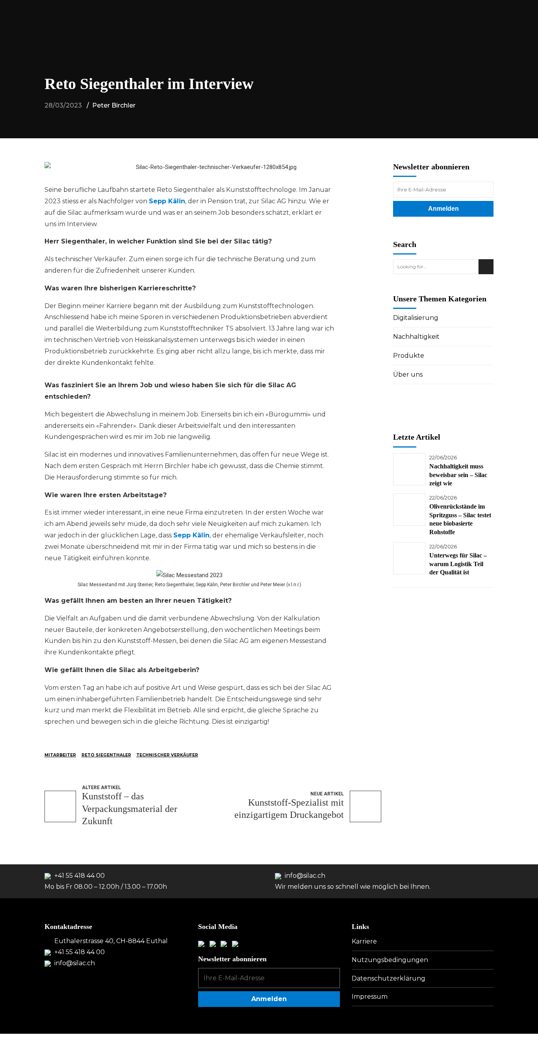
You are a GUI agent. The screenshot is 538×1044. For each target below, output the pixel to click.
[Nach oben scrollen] (524, 1021)
